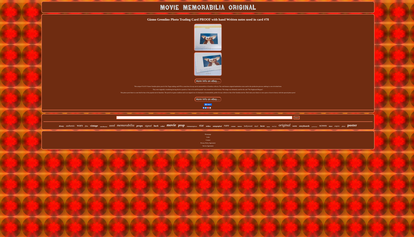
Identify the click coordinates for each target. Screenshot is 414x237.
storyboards (304, 126)
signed (148, 125)
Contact (208, 140)
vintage (94, 125)
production (314, 126)
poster (352, 125)
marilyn (274, 126)
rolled (163, 126)
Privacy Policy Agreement (208, 143)
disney (61, 126)
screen (323, 125)
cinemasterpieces (192, 126)
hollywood (248, 126)
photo (343, 126)
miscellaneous (103, 126)
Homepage (208, 134)
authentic (70, 126)
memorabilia (125, 125)
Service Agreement (208, 146)
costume (233, 126)
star (201, 125)
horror (268, 126)
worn (294, 126)
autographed (217, 126)
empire (337, 126)
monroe (240, 126)
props (139, 125)
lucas (262, 126)
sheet (330, 126)
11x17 (256, 126)
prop (181, 125)
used (112, 125)
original (284, 125)
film (86, 126)
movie (171, 125)
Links (208, 137)
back (156, 125)
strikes (208, 126)
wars (80, 125)
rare (226, 125)
